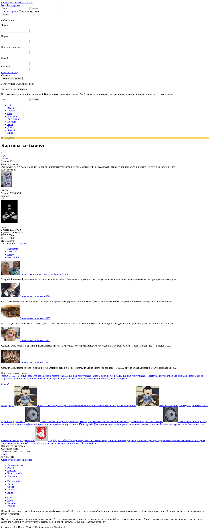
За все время (13, 257)
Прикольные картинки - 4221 (35, 362)
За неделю (12, 249)
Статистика (7, 2)
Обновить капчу (9, 72)
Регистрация (13, 5)
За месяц (11, 251)
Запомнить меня (30, 11)
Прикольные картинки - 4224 (35, 296)
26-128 (4, 158)
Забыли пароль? (9, 11)
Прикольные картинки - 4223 (35, 318)
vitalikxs (5, 454)
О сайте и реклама (23, 2)
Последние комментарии (14, 373)
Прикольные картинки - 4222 (35, 340)
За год (10, 254)
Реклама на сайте (23, 459)
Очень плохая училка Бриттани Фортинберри (44, 274)
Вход (3, 5)
